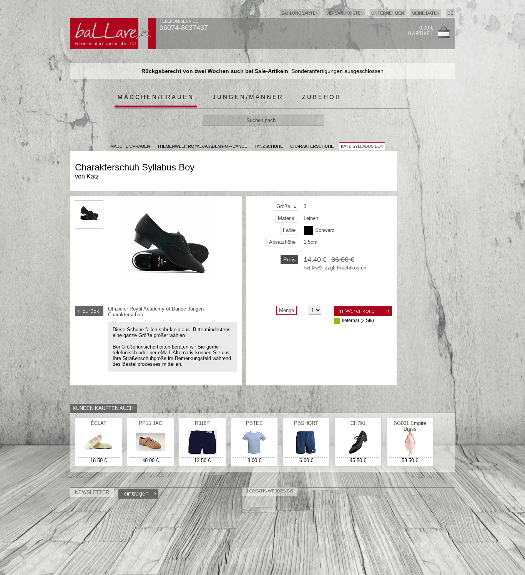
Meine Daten (426, 13)
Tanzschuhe (268, 146)
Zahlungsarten (300, 13)
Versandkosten (345, 13)
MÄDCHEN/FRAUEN (130, 146)
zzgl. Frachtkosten (345, 268)
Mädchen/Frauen (156, 97)
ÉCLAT (98, 423)
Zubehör (321, 97)
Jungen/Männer (248, 97)
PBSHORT (306, 423)
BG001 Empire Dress (410, 426)
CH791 (358, 423)
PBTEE (254, 423)
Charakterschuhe (312, 146)
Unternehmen (387, 13)
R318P (202, 423)
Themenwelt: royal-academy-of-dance (202, 146)
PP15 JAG (151, 423)
